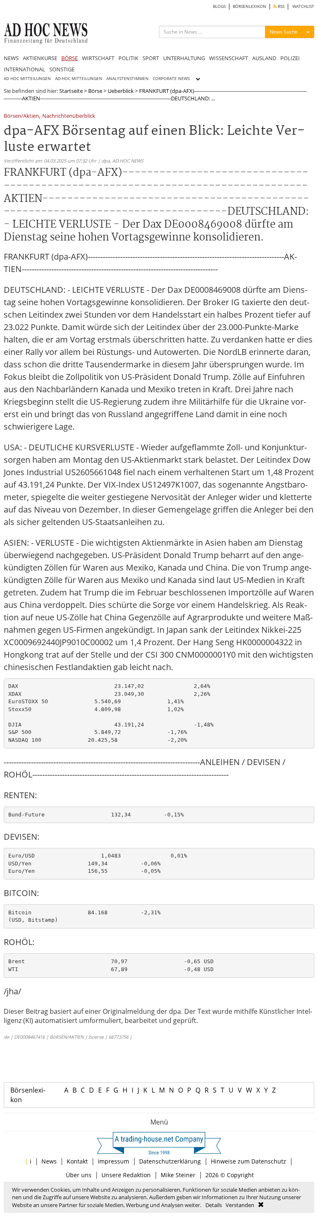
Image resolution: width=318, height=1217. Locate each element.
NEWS (11, 58)
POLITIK (128, 58)
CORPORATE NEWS (171, 78)
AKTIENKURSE (40, 58)
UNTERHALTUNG (184, 58)
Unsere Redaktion (126, 1175)
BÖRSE (69, 58)
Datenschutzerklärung (170, 1161)
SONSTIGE (62, 69)
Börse (95, 91)
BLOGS (219, 6)
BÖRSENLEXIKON (249, 6)
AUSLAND (264, 58)
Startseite (71, 91)
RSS (280, 6)
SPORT (150, 58)
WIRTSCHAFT (98, 58)
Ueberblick (121, 91)
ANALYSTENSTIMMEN (127, 78)
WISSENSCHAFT (228, 58)
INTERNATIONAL (24, 69)
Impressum (113, 1161)
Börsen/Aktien (21, 116)
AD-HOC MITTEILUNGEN (78, 78)
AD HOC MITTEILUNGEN (27, 78)
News (49, 1161)
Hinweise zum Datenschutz (248, 1161)
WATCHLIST (303, 6)
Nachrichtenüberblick (68, 116)
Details (213, 1205)
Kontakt (77, 1161)
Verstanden (240, 1205)
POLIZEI (290, 58)
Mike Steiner (178, 1175)
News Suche (284, 31)
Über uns (79, 1175)
